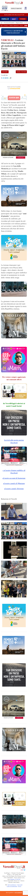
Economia (22, 25)
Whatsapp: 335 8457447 (15, 879)
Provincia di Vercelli (9, 22)
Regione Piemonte (20, 22)
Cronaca (6, 25)
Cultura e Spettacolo (14, 25)
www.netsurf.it (18, 892)
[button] (25, 22)
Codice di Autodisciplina (12, 886)
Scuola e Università (21, 71)
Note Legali (19, 884)
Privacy (19, 886)
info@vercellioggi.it (12, 884)
